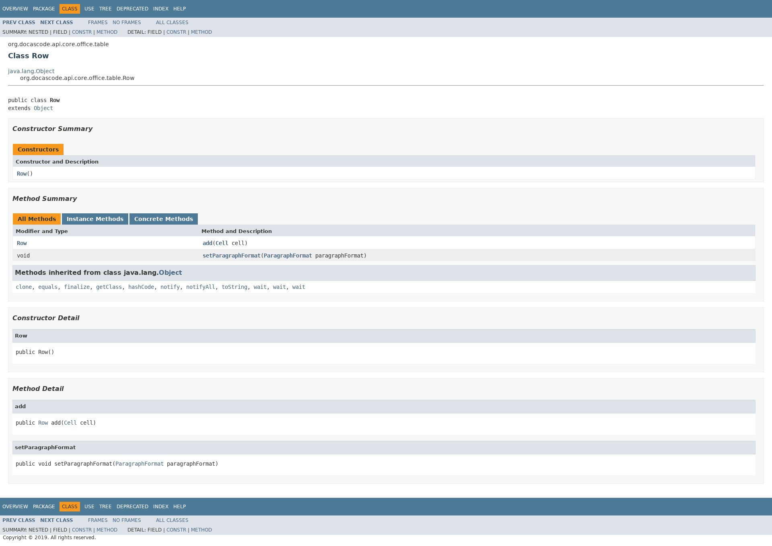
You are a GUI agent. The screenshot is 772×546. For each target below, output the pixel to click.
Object (43, 108)
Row (22, 173)
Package (44, 9)
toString (234, 287)
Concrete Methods (163, 219)
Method (106, 32)
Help (179, 9)
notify (170, 287)
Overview (15, 9)
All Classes (172, 22)
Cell (222, 243)
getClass (109, 287)
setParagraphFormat (232, 255)
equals (47, 287)
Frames (98, 22)
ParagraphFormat (288, 255)
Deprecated (132, 9)
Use (89, 9)
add (207, 243)
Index (160, 9)
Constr (82, 32)
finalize (77, 287)
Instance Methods (95, 219)
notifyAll (200, 287)
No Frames (127, 22)
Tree (105, 9)
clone (24, 287)
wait (260, 287)
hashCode (141, 287)
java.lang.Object (31, 71)
